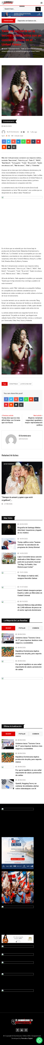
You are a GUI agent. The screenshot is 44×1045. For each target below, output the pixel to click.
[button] (39, 1040)
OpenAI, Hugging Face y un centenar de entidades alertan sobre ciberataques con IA (27, 786)
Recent (8, 628)
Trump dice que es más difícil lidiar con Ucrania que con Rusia (11, 420)
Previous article (8, 415)
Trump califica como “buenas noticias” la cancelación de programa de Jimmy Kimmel (29, 544)
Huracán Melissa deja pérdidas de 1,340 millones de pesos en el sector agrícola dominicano (30, 607)
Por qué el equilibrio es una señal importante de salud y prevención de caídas (28, 666)
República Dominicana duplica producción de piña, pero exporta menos (28, 653)
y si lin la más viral (25, 384)
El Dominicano (25, 436)
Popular (22, 628)
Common (35, 628)
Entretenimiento (14, 49)
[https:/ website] (21, 132)
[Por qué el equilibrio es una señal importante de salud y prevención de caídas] (8, 665)
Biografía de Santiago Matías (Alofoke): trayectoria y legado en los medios (30, 530)
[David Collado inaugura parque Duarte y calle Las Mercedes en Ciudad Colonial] (9, 592)
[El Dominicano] (24, 132)
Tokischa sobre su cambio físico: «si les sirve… (21, 497)
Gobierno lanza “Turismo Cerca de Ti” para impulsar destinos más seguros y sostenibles (28, 640)
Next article (37, 415)
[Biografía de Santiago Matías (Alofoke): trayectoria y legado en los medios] (9, 529)
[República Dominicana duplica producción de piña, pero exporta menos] (8, 652)
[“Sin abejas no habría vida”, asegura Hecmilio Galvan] (9, 577)
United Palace (13, 384)
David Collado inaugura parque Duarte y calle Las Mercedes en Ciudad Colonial (30, 592)
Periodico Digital (26, 1038)
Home (5, 49)
